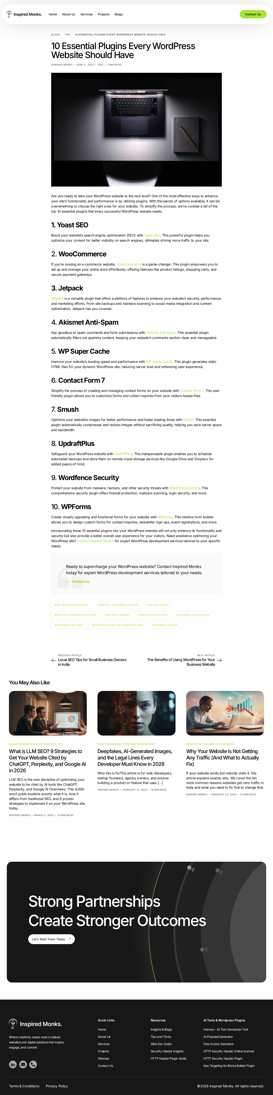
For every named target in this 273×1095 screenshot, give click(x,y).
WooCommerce (129, 264)
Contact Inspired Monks (95, 541)
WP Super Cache (159, 361)
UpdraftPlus (123, 454)
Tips (100, 64)
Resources (24, 744)
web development (117, 615)
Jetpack (57, 298)
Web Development (142, 744)
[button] (51, 939)
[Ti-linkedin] (13, 1064)
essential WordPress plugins (117, 605)
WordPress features (69, 625)
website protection (153, 615)
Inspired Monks (62, 64)
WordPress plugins (165, 625)
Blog (12, 744)
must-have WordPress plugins (75, 615)
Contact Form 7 (191, 390)
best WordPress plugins (71, 605)
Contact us (80, 581)
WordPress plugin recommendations (117, 625)
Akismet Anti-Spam (161, 332)
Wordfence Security (184, 488)
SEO (35, 744)
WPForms (165, 517)
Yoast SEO (152, 235)
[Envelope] (23, 1064)
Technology (47, 744)
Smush (188, 420)
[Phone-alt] (33, 1064)
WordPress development (193, 615)
